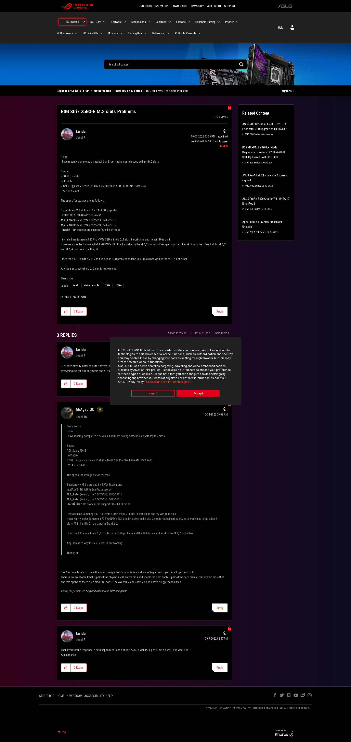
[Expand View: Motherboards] (76, 33)
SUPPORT (229, 6)
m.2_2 (76, 296)
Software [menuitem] (116, 22)
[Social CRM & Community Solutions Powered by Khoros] (284, 733)
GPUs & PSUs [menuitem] (90, 33)
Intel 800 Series (252, 162)
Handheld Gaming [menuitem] (205, 22)
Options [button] (287, 90)
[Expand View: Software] (125, 22)
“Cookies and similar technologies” (167, 382)
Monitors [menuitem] (113, 33)
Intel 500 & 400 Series (128, 90)
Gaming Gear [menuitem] (135, 33)
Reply (219, 312)
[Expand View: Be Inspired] (84, 22)
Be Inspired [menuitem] (72, 21)
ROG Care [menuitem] (95, 22)
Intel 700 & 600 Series (255, 232)
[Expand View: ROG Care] (104, 22)
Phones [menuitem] (229, 22)
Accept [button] (198, 393)
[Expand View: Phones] (237, 22)
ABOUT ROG (46, 696)
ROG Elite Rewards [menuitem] (185, 33)
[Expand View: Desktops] (170, 22)
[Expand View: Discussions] (149, 22)
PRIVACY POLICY (242, 708)
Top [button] (64, 732)
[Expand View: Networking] (168, 33)
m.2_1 (68, 296)
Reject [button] (153, 393)
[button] (66, 311)
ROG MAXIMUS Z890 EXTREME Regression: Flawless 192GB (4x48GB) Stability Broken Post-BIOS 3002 (264, 152)
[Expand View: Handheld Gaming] (219, 22)
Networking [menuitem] (158, 33)
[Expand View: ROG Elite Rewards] (199, 33)
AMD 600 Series (252, 134)
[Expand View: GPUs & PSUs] (101, 33)
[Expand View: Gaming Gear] (146, 33)
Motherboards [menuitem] (65, 33)
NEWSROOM (74, 696)
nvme (83, 296)
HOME (60, 696)
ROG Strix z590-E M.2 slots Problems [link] (167, 90)
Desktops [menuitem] (161, 22)
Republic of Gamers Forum (73, 90)
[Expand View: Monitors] (121, 33)
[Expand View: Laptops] (189, 22)
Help (280, 27)
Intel (75, 285)
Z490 (107, 285)
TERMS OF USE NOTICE (218, 708)
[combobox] (175, 64)
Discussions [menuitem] (138, 22)
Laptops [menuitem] (181, 22)
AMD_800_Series (253, 185)
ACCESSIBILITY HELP (98, 696)
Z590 (118, 285)
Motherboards (102, 90)
